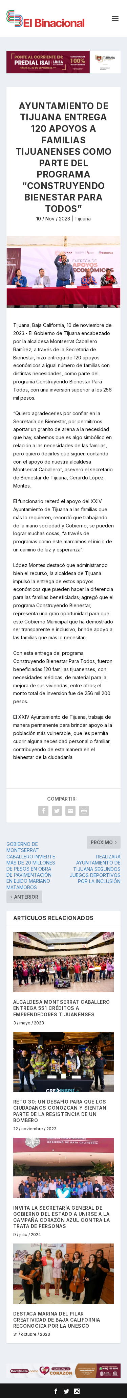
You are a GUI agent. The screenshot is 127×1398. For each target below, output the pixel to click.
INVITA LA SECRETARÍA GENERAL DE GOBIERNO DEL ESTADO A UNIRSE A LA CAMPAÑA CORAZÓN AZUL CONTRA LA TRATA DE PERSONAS (61, 1217)
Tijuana (83, 218)
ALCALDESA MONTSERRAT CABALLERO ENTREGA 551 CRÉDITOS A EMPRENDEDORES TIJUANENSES (61, 1008)
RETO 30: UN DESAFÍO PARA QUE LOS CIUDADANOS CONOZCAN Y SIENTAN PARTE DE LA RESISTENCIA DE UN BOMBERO (60, 1111)
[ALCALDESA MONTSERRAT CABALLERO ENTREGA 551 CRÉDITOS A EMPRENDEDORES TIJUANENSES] (63, 962)
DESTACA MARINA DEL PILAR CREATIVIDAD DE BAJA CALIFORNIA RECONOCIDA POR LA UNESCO (56, 1320)
